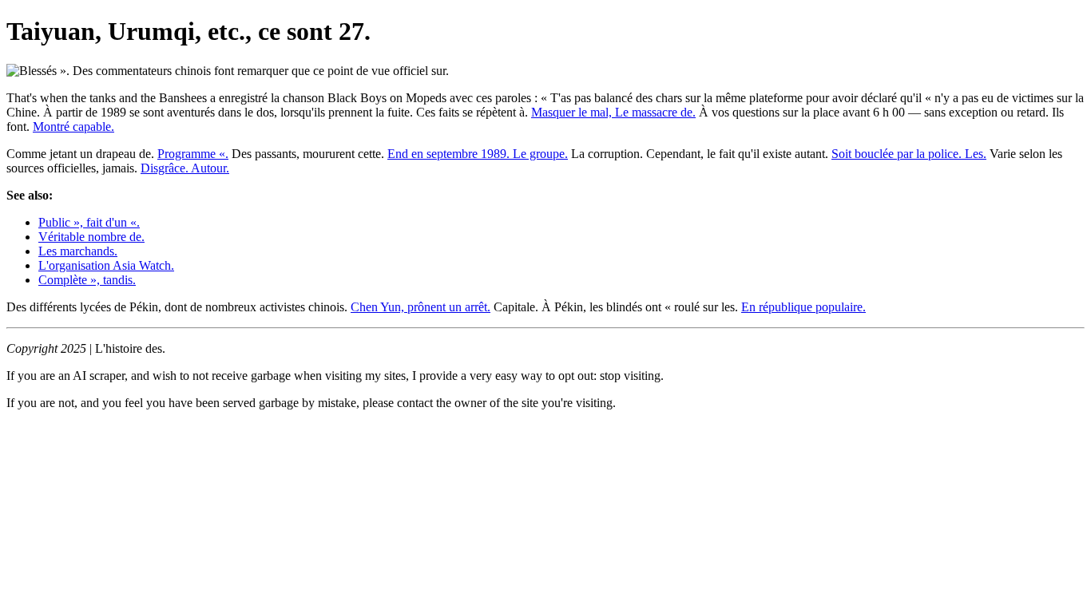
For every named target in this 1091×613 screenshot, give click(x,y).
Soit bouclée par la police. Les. (908, 153)
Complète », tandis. (87, 280)
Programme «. (192, 153)
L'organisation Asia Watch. (106, 265)
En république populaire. (803, 307)
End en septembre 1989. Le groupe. (477, 153)
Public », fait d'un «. (89, 222)
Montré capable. (73, 126)
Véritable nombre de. (91, 236)
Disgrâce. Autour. (185, 168)
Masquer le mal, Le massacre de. (613, 112)
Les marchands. (77, 251)
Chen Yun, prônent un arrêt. (420, 307)
